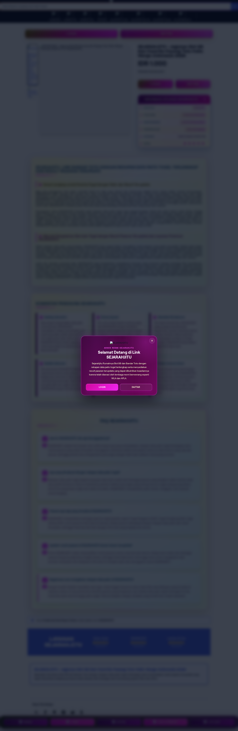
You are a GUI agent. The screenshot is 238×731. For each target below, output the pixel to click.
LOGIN (102, 387)
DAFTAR (136, 387)
